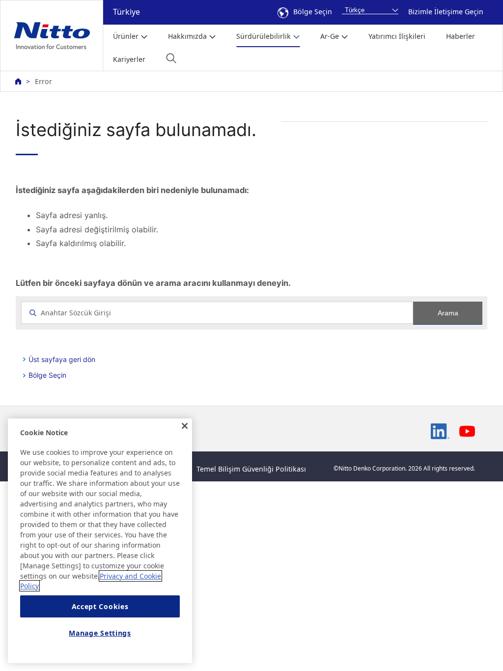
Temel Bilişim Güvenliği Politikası (251, 469)
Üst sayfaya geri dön (61, 359)
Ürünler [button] (126, 36)
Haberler (460, 36)
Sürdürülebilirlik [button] (263, 36)
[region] (100, 541)
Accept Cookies (100, 606)
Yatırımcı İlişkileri (396, 36)
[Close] (185, 426)
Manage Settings (100, 633)
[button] (171, 58)
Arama (448, 313)
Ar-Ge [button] (329, 36)
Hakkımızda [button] (187, 36)
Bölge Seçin (312, 11)
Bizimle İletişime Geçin (445, 11)
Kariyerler (129, 59)
